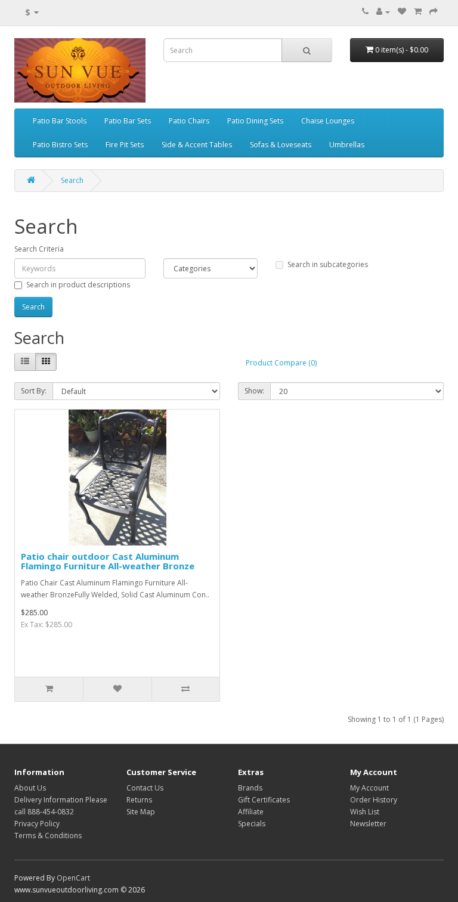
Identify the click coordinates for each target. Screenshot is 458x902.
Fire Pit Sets (125, 145)
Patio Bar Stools (59, 121)
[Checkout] (433, 12)
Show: (254, 391)
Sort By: (34, 391)
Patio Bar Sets (127, 121)
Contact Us (144, 788)
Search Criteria (39, 249)
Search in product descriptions (78, 285)
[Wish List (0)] (402, 12)
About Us (30, 788)
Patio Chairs (189, 121)
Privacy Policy (37, 824)
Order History (373, 800)
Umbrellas (346, 145)
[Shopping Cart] (418, 12)
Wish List (364, 812)
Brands (250, 788)
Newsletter (368, 824)
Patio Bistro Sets (60, 145)
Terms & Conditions (48, 835)
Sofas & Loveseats (280, 145)
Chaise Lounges (327, 121)
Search (72, 180)
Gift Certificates (264, 800)
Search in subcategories (327, 264)
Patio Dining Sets (255, 121)
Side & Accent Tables (197, 145)
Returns (139, 800)
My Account (369, 788)
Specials (251, 824)
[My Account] (383, 12)
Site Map (140, 812)
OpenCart (73, 878)
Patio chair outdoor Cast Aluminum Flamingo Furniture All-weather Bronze (107, 561)
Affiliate (251, 812)
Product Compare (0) (281, 363)
